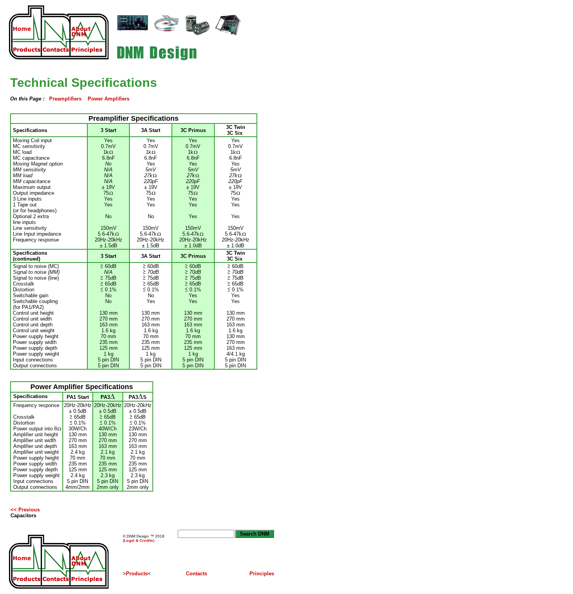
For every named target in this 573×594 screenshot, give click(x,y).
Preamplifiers (65, 99)
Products (137, 573)
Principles (261, 573)
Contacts (196, 573)
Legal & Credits (138, 540)
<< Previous (25, 510)
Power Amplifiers (108, 99)
